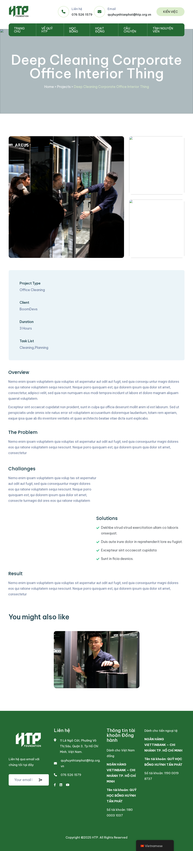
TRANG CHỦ (19, 29)
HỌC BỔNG (73, 29)
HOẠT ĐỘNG (100, 29)
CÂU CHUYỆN (130, 29)
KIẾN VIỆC (170, 12)
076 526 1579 (82, 14)
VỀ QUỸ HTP (47, 29)
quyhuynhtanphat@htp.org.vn (129, 14)
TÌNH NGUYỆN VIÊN (163, 29)
